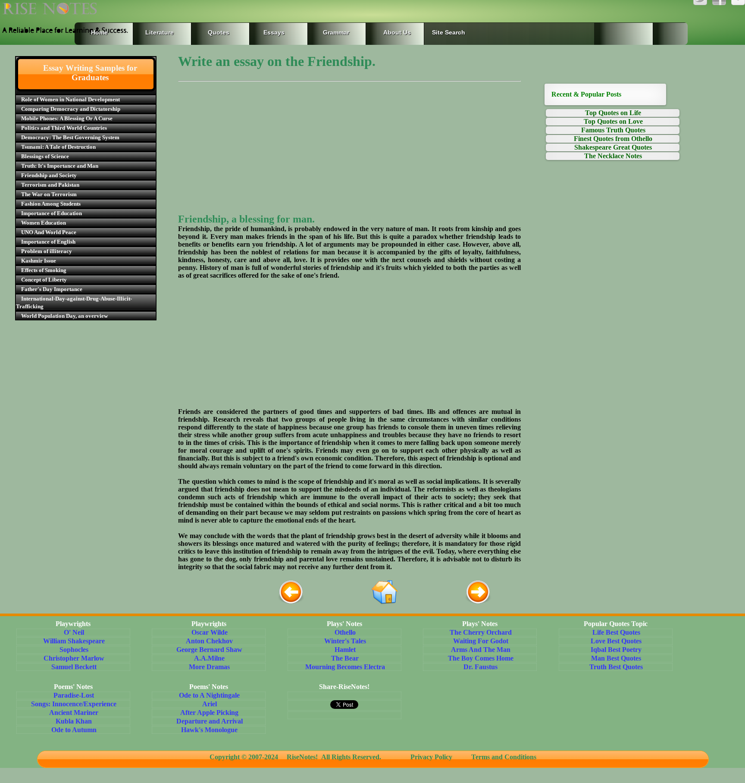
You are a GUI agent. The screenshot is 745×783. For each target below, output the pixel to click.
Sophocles (73, 649)
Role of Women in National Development (70, 99)
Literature (158, 32)
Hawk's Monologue (209, 729)
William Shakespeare (74, 641)
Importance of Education (51, 213)
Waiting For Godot (480, 641)
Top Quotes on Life (613, 112)
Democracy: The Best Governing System (70, 137)
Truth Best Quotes (616, 666)
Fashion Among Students (51, 203)
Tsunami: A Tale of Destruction (58, 147)
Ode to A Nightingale (209, 695)
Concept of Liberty (44, 279)
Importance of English (48, 241)
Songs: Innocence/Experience (73, 704)
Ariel (209, 704)
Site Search (448, 32)
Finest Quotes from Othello (613, 138)
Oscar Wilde (209, 632)
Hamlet (345, 649)
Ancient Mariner (73, 712)
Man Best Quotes (616, 658)
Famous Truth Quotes (613, 130)
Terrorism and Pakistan (50, 185)
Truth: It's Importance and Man (59, 166)
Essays (274, 32)
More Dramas (209, 666)
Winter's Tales (345, 641)
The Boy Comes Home (480, 658)
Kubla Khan (74, 721)
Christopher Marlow (74, 658)
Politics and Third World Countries (64, 128)
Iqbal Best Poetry (616, 649)
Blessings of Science (45, 156)
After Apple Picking (209, 712)
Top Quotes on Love (613, 121)
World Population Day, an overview (64, 316)
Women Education (43, 222)
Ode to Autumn (74, 729)
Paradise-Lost (73, 695)
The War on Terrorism (49, 194)
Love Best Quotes (616, 641)
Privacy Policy (431, 757)
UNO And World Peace (48, 232)
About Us (397, 32)
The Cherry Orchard (481, 632)
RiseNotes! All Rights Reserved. (336, 757)
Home (99, 32)
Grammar (327, 32)
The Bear (345, 658)
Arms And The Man (480, 649)
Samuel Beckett (74, 666)
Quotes (218, 32)
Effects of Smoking (43, 270)
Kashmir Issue (38, 260)
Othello (345, 632)
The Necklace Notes (613, 156)
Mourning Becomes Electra (345, 666)
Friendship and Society (49, 175)
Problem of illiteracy (46, 251)
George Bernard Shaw (209, 649)
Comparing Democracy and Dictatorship (70, 109)
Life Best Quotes (616, 632)
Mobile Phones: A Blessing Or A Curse (67, 118)
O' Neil (74, 632)
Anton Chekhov (209, 641)
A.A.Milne (209, 658)
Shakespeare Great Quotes (613, 147)
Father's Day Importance (51, 289)
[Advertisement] (349, 153)
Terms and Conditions (500, 757)
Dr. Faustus (480, 666)
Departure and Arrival (209, 721)
